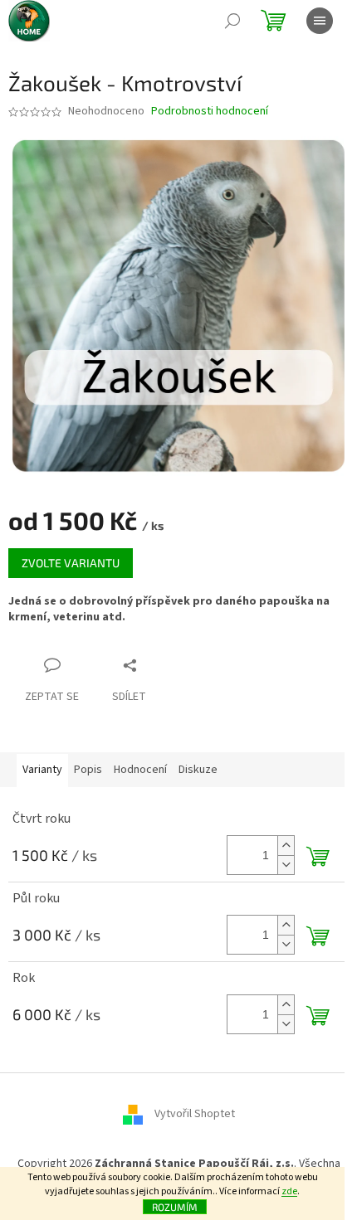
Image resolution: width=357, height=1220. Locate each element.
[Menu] (319, 20)
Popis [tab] (88, 769)
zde (289, 1191)
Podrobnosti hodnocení (209, 111)
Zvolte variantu (71, 563)
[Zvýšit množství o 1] (285, 845)
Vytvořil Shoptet (194, 1114)
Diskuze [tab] (198, 769)
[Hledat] (232, 20)
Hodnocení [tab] (140, 769)
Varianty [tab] (42, 769)
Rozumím (175, 1207)
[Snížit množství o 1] (285, 864)
